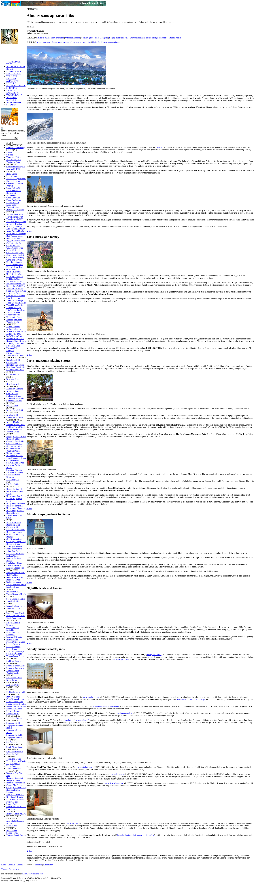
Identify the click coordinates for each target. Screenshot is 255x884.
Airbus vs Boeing (13, 329)
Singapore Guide (13, 723)
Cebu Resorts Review (15, 699)
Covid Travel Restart (15, 255)
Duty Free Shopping (15, 262)
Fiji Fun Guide (12, 484)
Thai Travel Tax (13, 298)
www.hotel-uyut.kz (90, 697)
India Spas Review (14, 546)
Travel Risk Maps (13, 307)
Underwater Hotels (14, 317)
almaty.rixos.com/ (154, 654)
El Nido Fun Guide (14, 701)
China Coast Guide (14, 444)
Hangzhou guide (13, 453)
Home (3, 865)
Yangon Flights (12, 670)
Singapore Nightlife (14, 735)
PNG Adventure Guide (16, 692)
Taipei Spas (11, 766)
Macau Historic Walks (15, 615)
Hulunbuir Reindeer (14, 455)
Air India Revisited (14, 224)
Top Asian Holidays (14, 300)
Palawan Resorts (13, 711)
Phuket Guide (12, 804)
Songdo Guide (12, 601)
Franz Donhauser (13, 200)
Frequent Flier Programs (12, 349)
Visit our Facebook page (11, 869)
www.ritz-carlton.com (113, 783)
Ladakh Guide (12, 556)
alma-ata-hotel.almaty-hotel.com (106, 706)
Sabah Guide (11, 649)
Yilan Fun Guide (13, 768)
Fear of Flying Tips (14, 267)
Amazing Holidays (14, 226)
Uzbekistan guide (72, 38)
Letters (9, 152)
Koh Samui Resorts (14, 797)
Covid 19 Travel (13, 250)
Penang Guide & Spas (15, 642)
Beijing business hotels (118, 38)
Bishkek (159, 147)
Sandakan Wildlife (14, 654)
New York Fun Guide (15, 367)
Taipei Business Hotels (16, 761)
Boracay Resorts (13, 697)
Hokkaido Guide (13, 592)
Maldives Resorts (13, 661)
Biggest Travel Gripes (15, 241)
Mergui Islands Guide (15, 666)
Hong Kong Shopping (15, 508)
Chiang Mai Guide (14, 785)
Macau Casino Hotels (15, 613)
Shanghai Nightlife (14, 470)
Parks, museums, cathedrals (63, 42)
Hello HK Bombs (13, 272)
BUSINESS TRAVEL (16, 85)
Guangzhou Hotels (14, 446)
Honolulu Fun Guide (15, 365)
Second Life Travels (14, 288)
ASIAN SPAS (12, 81)
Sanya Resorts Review (15, 463)
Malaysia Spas (12, 639)
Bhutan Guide (12, 405)
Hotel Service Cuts (14, 274)
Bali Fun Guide (12, 575)
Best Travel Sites (13, 238)
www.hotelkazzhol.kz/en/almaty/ (191, 699)
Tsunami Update (13, 312)
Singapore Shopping (15, 737)
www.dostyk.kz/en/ (120, 659)
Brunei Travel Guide (15, 410)
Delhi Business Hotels (15, 529)
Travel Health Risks (14, 305)
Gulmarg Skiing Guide (16, 541)
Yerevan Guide (12, 432)
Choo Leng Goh (13, 198)
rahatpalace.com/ (117, 774)
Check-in (11, 865)
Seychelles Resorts (14, 718)
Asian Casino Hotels (15, 231)
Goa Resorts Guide (14, 539)
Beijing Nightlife (13, 439)
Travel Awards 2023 (14, 219)
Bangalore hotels (13, 525)
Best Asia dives (12, 379)
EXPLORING (12, 93)
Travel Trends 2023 (14, 217)
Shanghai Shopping (14, 472)
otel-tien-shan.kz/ (125, 713)
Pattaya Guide (12, 802)
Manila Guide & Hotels (16, 704)
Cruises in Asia (12, 374)
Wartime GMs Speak (15, 210)
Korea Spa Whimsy (14, 276)
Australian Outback (14, 389)
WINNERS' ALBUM (15, 66)
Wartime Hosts (12, 322)
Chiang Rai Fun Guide (16, 787)
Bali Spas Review (13, 580)
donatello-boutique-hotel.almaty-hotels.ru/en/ (135, 835)
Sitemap (9, 155)
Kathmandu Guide (14, 678)
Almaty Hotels (12, 422)
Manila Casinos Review (16, 706)
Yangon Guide (12, 673)
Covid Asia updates (14, 248)
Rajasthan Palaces (13, 565)
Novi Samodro (12, 202)
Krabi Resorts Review (15, 799)
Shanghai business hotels (140, 38)
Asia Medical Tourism (15, 229)
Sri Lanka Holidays (14, 752)
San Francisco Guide (15, 370)
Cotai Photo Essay (14, 618)
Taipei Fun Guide (13, 759)
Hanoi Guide (11, 830)
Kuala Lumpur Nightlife (12, 628)
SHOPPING (11, 88)
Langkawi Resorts (14, 637)
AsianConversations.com (32, 874)
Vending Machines (14, 319)
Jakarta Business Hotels (16, 584)
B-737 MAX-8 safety (15, 336)
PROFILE (10, 90)
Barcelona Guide (13, 360)
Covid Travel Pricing (15, 257)
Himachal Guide (13, 544)
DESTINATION (13, 74)
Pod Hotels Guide (13, 279)
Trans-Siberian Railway (16, 303)
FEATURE (11, 83)
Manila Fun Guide (14, 709)
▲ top (29, 231)
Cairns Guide (12, 393)
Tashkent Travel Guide (16, 427)
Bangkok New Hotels (15, 783)
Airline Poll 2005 (13, 334)
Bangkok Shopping (14, 778)
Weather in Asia (13, 162)
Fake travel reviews (14, 264)
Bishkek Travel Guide (15, 424)
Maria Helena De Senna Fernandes (13, 189)
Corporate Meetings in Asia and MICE (15, 168)
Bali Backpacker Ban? (15, 572)
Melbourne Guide (13, 396)
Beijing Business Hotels (16, 436)
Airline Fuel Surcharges (16, 331)
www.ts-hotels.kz (85, 767)
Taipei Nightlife (13, 763)
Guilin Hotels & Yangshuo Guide (13, 449)
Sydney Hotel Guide (15, 398)
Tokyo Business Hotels (16, 594)
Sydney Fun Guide (14, 401)
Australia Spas (12, 391)
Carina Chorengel (13, 181)
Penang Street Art (13, 644)
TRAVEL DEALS (14, 95)
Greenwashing (12, 269)
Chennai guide (12, 527)
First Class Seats (13, 346)
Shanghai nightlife (159, 38)
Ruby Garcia (11, 174)
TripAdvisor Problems (15, 310)
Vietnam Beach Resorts (16, 835)
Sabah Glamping (13, 646)
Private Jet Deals (13, 353)
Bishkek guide (43, 38)
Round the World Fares (16, 286)
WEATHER (11, 97)
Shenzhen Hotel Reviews (13, 476)
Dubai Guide (11, 826)
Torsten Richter (12, 207)
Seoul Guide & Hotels (15, 599)
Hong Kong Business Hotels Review (15, 511)
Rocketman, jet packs (15, 281)
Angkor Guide (12, 415)
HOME (9, 69)
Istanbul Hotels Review (16, 814)
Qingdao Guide (12, 460)
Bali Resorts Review (15, 577)
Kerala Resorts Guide (15, 553)
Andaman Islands (13, 522)
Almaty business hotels (110, 42)
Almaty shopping (83, 42)
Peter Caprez (11, 176)
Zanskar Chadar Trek (15, 568)
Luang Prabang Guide (15, 606)
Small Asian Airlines (15, 355)
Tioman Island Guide (15, 656)
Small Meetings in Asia (16, 291)
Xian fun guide (12, 479)
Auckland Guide (13, 685)
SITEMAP (11, 105)
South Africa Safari (14, 747)
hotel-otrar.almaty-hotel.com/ (77, 720)
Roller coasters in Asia (15, 284)
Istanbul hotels (175, 38)
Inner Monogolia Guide (16, 458)
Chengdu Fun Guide (15, 441)
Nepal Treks (11, 680)
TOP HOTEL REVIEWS (12, 77)
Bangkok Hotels (13, 780)
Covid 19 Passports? (15, 253)
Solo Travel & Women (15, 295)
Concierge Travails (14, 260)
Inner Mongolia (101, 38)
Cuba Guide (11, 362)
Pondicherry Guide (14, 563)
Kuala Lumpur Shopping (12, 633)
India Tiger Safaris (14, 549)
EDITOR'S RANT (14, 71)
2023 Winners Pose (14, 214)
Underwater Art (13, 315)
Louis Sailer (11, 205)
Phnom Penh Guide (14, 417)
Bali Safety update (14, 582)
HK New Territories (14, 506)
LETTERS (11, 100)
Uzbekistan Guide (14, 429)
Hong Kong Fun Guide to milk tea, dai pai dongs (16, 498)
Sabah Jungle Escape (15, 651)
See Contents (11, 742)
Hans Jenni (11, 193)
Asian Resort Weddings (16, 233)
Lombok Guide (12, 587)
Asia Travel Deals (13, 159)
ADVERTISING (13, 102)
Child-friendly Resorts (15, 243)
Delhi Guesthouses (14, 532)
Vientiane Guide (13, 608)
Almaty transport (43, 42)
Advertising (48, 865)
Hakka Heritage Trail (15, 489)
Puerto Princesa (12, 713)
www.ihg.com (72, 823)
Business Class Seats (15, 338)
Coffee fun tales (13, 245)
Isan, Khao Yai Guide (15, 795)
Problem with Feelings (15, 147)
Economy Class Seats (15, 343)
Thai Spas (10, 809)
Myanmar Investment (15, 668)
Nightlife (96, 42)
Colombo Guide (13, 754)
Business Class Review (16, 341)
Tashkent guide (57, 38)
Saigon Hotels (12, 833)
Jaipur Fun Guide (13, 551)
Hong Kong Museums (15, 503)
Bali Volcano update (14, 236)
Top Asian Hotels (13, 157)
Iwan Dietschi (12, 195)
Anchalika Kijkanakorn (16, 178)
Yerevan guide (87, 38)
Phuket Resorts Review (16, 806)
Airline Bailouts (13, 327)
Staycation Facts (13, 293)
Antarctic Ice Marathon (16, 221)
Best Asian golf (12, 384)
